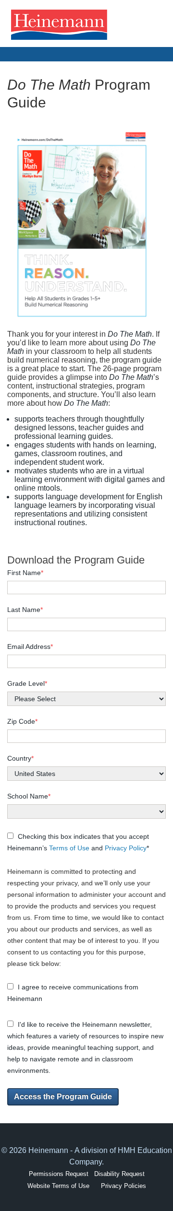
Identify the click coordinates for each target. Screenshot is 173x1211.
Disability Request (119, 1173)
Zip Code (22, 721)
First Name (25, 572)
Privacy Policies (123, 1185)
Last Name (25, 609)
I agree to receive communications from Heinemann (72, 992)
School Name (28, 796)
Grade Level (27, 683)
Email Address (30, 646)
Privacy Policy (126, 848)
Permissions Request (58, 1173)
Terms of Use (69, 848)
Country (20, 758)
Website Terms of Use (58, 1185)
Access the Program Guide (63, 1097)
